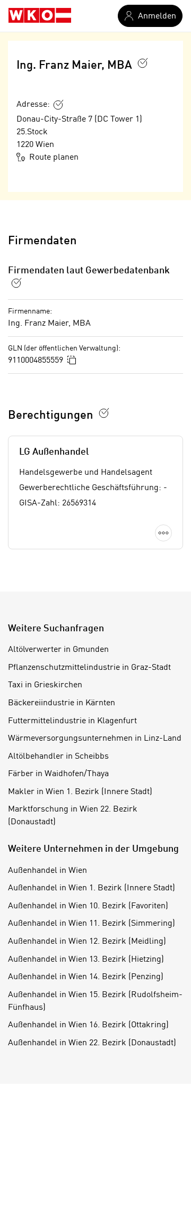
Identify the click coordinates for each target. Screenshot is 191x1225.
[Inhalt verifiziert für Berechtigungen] (104, 413)
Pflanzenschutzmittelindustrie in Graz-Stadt (89, 668)
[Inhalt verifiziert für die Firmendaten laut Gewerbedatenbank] (16, 283)
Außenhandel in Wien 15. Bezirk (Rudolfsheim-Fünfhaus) (95, 1001)
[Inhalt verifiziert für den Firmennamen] (142, 63)
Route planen (54, 157)
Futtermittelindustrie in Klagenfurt (72, 721)
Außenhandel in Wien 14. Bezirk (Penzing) (85, 977)
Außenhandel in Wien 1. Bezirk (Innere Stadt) (91, 888)
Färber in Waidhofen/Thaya (58, 774)
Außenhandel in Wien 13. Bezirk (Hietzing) (86, 959)
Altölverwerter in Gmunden (58, 650)
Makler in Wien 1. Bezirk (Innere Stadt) (80, 792)
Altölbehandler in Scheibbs (58, 756)
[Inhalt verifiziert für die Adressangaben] (58, 104)
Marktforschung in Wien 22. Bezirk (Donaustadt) (72, 815)
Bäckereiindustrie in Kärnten (61, 703)
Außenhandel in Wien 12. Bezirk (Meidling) (87, 941)
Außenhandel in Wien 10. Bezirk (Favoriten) (88, 906)
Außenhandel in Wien (47, 871)
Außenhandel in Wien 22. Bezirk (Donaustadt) (92, 1043)
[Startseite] (39, 15)
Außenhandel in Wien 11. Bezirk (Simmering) (91, 923)
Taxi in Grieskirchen (45, 685)
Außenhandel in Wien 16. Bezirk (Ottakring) (88, 1025)
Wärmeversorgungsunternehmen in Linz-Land (94, 738)
